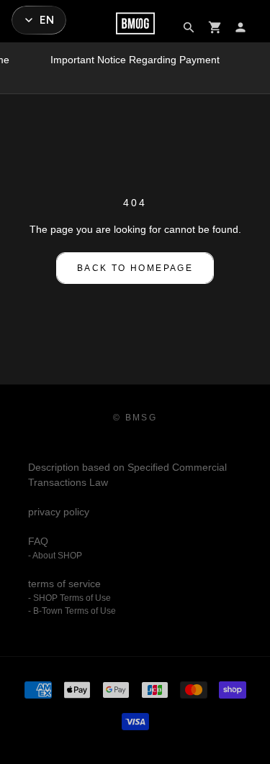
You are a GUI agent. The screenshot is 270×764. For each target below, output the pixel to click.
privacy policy (58, 511)
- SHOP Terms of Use (69, 598)
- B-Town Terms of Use (72, 611)
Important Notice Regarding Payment (135, 59)
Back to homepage (135, 268)
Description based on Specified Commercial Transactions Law (127, 474)
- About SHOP (55, 556)
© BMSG (135, 418)
